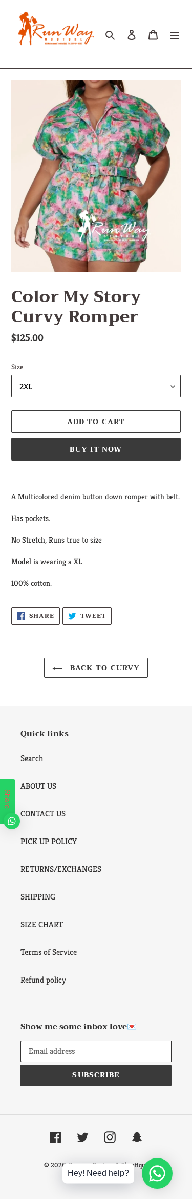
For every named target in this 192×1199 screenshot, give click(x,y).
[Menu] (174, 34)
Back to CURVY (104, 668)
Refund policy (43, 979)
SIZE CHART (41, 924)
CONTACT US (43, 813)
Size (17, 366)
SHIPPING (37, 896)
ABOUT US (38, 786)
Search (31, 758)
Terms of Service (48, 952)
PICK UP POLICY (48, 841)
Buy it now (96, 449)
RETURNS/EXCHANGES (60, 869)
